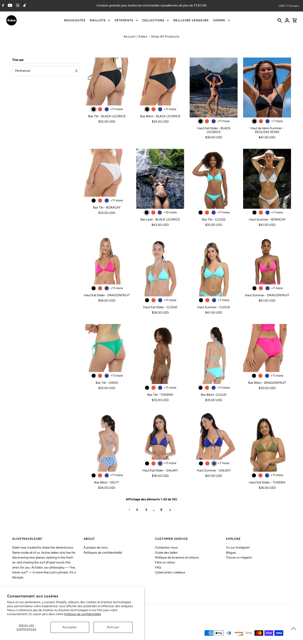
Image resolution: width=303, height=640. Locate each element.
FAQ (158, 567)
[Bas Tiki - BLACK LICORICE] (107, 81)
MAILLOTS (98, 20)
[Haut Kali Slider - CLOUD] (160, 266)
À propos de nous (96, 547)
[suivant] (170, 510)
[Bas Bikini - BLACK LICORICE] (160, 81)
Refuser (113, 627)
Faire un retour (165, 562)
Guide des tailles (166, 553)
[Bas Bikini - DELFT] (107, 442)
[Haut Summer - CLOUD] (214, 266)
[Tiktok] (24, 5)
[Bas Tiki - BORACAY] (107, 173)
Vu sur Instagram (238, 547)
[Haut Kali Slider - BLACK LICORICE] (214, 87)
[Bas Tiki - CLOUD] (214, 179)
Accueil (130, 36)
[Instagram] (17, 5)
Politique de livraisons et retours (177, 557)
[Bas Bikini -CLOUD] (214, 354)
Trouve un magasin (239, 557)
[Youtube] (9, 5)
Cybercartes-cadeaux (170, 572)
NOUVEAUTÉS (74, 20)
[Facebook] (2, 5)
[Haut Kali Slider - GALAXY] (160, 436)
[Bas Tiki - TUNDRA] (160, 354)
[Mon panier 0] (294, 20)
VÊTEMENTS (123, 20)
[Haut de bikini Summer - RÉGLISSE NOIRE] (267, 87)
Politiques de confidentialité (103, 553)
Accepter (69, 627)
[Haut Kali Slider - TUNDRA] (267, 442)
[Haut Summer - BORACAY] (267, 179)
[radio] (93, 109)
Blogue (231, 553)
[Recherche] (279, 20)
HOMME (219, 20)
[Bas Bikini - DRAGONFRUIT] (267, 348)
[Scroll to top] (294, 628)
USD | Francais (289, 5)
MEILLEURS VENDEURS (191, 20)
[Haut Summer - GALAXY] (214, 436)
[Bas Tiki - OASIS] (107, 348)
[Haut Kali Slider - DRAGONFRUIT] (107, 260)
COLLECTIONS (153, 20)
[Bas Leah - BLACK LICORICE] (160, 179)
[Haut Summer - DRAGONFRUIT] (267, 260)
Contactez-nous (166, 547)
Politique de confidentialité (82, 614)
